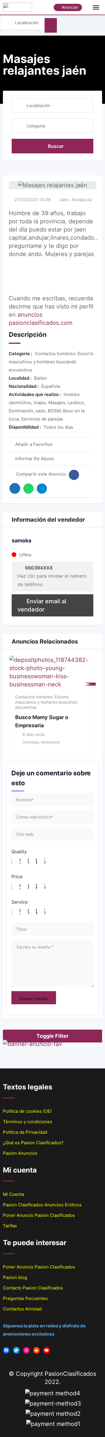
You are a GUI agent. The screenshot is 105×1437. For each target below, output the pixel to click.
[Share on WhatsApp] (28, 488)
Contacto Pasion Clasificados (33, 1288)
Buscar (56, 146)
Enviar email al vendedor (42, 605)
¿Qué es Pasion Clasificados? (33, 1142)
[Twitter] (16, 1350)
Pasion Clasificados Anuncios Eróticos (42, 1205)
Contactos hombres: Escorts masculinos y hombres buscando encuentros (46, 702)
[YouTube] (46, 1350)
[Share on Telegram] (42, 488)
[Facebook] (6, 1350)
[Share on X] (15, 488)
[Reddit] (36, 1350)
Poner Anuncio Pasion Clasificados (39, 1215)
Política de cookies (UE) (27, 1111)
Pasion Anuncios (20, 1153)
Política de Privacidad (25, 1132)
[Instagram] (26, 1350)
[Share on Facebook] (74, 475)
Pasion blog (15, 1277)
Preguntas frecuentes (25, 1298)
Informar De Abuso (34, 458)
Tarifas (10, 1226)
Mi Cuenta (13, 1194)
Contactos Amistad (22, 1309)
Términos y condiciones (27, 1121)
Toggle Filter (52, 1036)
